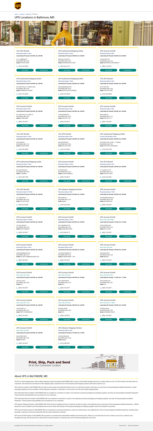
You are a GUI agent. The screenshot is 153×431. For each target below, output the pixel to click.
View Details (25, 70)
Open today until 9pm (106, 247)
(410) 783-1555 (23, 177)
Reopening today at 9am (23, 81)
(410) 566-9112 (65, 232)
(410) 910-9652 (65, 149)
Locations (22, 14)
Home (16, 14)
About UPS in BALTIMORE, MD (31, 376)
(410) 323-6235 (65, 205)
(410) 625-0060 (107, 94)
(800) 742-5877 (107, 66)
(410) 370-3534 (65, 94)
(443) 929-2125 (65, 66)
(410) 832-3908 (23, 149)
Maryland (28, 14)
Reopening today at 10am (23, 53)
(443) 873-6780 (23, 205)
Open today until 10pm (23, 275)
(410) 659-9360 (23, 66)
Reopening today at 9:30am (24, 192)
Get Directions (44, 70)
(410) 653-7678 (107, 149)
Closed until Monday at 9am (108, 136)
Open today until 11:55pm (107, 303)
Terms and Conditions (133, 425)
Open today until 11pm (23, 303)
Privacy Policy (122, 425)
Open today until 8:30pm (107, 219)
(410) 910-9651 (107, 177)
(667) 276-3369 (23, 94)
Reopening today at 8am (107, 53)
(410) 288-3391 (65, 343)
